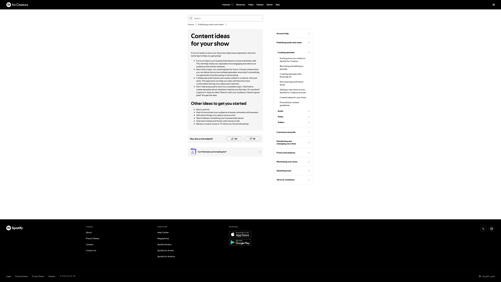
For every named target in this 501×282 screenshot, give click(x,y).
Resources (240, 4)
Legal (8, 276)
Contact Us (91, 250)
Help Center (163, 232)
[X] (483, 229)
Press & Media (92, 238)
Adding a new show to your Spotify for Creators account (293, 91)
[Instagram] (491, 229)
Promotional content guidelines (289, 104)
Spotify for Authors (166, 256)
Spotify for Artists (165, 250)
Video (250, 4)
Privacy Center (21, 276)
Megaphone (163, 238)
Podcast (260, 4)
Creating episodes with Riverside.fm (291, 75)
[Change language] (494, 5)
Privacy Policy (38, 276)
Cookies (51, 276)
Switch (270, 4)
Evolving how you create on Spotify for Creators (292, 60)
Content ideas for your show (293, 97)
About (89, 232)
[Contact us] (259, 152)
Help (278, 4)
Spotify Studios (164, 244)
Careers (89, 244)
